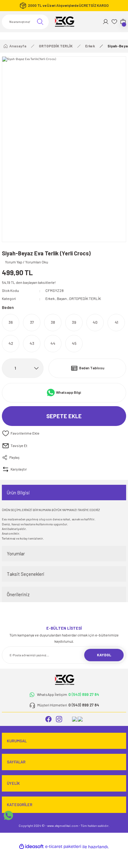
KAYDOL (104, 655)
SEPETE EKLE (64, 416)
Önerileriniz (18, 594)
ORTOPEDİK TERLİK (85, 298)
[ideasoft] (31, 846)
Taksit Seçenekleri (25, 574)
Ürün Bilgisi (18, 492)
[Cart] (123, 22)
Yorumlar (16, 553)
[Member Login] (106, 22)
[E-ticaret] (63, 846)
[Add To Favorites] (64, 433)
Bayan (62, 298)
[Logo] (64, 22)
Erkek (50, 298)
